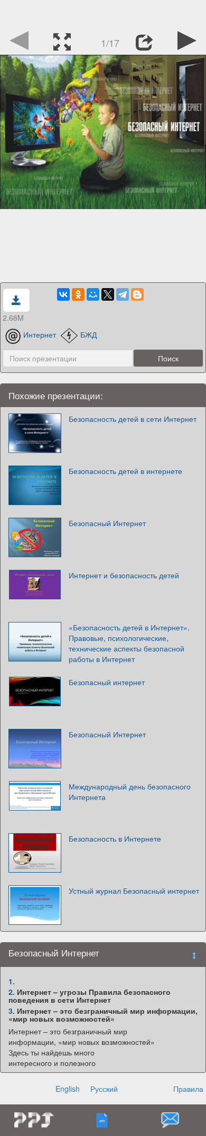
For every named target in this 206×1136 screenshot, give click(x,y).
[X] (107, 294)
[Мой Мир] (93, 294)
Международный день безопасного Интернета (130, 791)
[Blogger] (137, 294)
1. (11, 981)
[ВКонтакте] (63, 294)
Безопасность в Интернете (115, 838)
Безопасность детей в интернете (125, 471)
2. (11, 991)
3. (11, 1010)
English (67, 1088)
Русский (104, 1088)
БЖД (88, 334)
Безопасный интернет (107, 682)
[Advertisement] (103, 13)
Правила (188, 1088)
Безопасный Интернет (107, 523)
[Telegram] (122, 294)
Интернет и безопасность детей (124, 575)
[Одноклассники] (78, 294)
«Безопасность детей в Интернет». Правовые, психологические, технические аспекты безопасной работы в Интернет (129, 643)
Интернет (39, 334)
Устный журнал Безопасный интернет (134, 890)
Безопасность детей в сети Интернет (132, 418)
